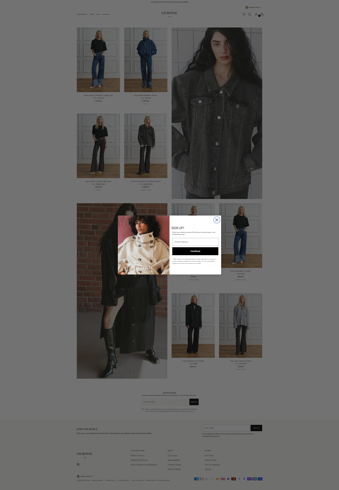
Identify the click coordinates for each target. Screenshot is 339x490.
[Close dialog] (216, 220)
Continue (195, 251)
